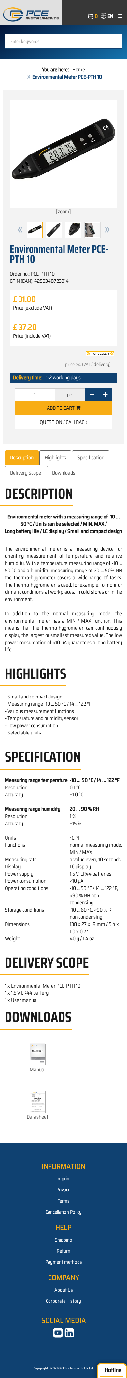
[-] (92, 394)
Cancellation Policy (64, 1212)
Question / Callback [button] (63, 422)
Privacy (63, 1190)
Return (63, 1251)
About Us (63, 1290)
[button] (20, 230)
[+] (105, 394)
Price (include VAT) (32, 336)
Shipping (63, 1240)
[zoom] (63, 212)
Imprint (63, 1179)
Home (78, 69)
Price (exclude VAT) (32, 308)
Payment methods (63, 1262)
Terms (64, 1201)
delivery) (102, 364)
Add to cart (61, 408)
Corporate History (63, 1301)
